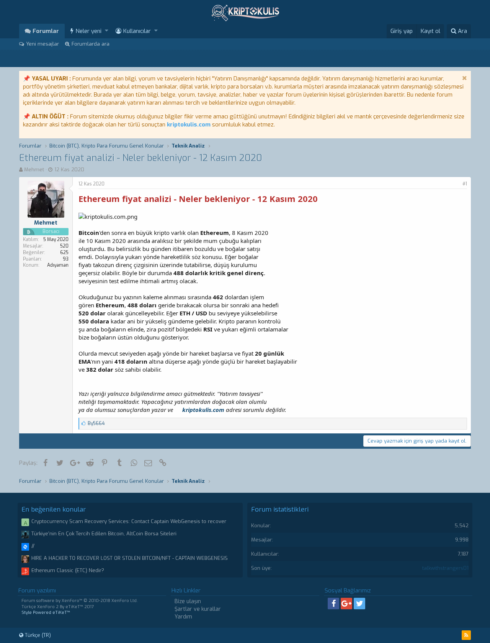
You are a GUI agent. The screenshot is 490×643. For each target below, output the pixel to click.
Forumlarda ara (90, 44)
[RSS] (466, 635)
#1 (464, 184)
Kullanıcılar (137, 31)
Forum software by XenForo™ (79, 601)
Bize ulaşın (188, 601)
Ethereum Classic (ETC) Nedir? (67, 570)
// (32, 546)
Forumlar (46, 31)
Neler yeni (88, 31)
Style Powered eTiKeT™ (45, 612)
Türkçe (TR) (37, 635)
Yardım (183, 616)
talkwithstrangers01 (445, 568)
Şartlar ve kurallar (198, 609)
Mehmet (34, 169)
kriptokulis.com (189, 124)
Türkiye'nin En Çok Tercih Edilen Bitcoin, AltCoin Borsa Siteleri (103, 533)
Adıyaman (58, 265)
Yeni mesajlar (42, 44)
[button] (106, 31)
